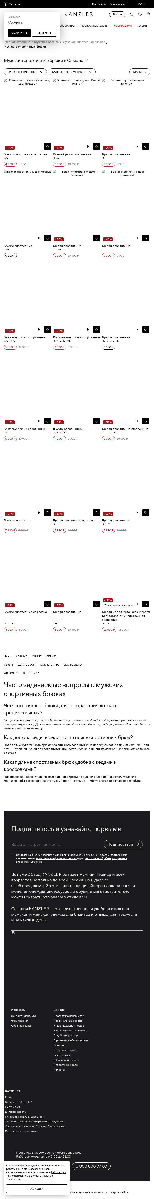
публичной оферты (97, 999)
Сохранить (19, 32)
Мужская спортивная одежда (83, 42)
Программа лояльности (69, 1160)
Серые (51, 801)
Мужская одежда (46, 42)
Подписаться (123, 989)
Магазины (117, 4)
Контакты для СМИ (23, 1160)
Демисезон (26, 809)
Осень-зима (49, 809)
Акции (142, 25)
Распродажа (123, 25)
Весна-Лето (72, 809)
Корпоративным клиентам (71, 1175)
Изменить (44, 32)
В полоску (31, 817)
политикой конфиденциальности (56, 1003)
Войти (117, 14)
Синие (37, 801)
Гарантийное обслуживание (71, 1185)
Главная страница (17, 42)
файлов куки (58, 1172)
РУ (140, 4)
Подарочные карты (94, 25)
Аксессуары (66, 25)
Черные (21, 801)
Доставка (99, 4)
